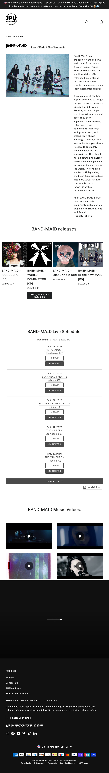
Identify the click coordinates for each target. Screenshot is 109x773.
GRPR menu (83, 763)
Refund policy (26, 763)
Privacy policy (40, 763)
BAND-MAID (18, 36)
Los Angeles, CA (54, 434)
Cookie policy (70, 763)
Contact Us (12, 682)
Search (10, 677)
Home (8, 36)
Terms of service (55, 763)
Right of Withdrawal (17, 693)
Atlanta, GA (54, 380)
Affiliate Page (13, 688)
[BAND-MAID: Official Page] (16, 46)
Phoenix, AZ (54, 461)
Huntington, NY (54, 353)
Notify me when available (40, 295)
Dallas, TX (54, 407)
